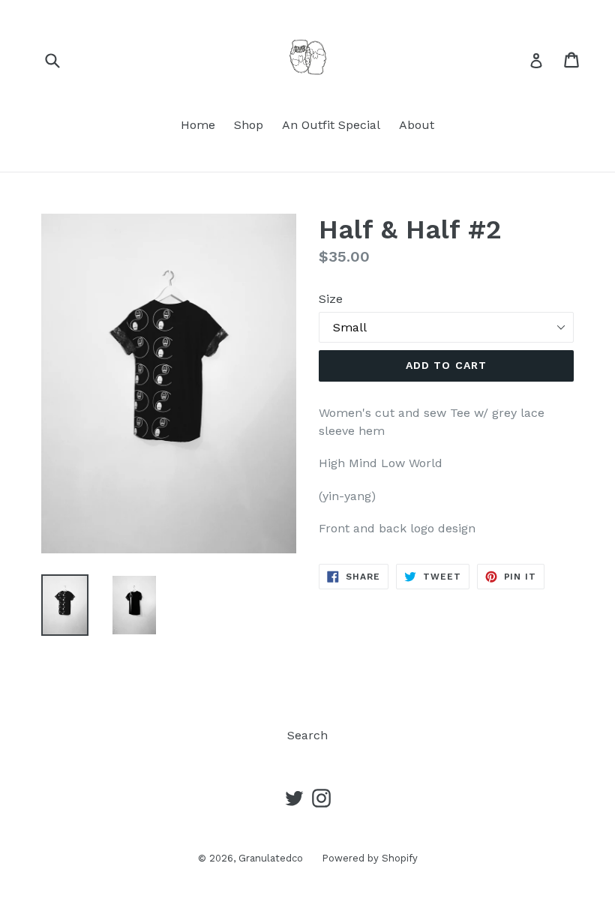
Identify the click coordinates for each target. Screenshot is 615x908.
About (416, 125)
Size (331, 299)
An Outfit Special (331, 125)
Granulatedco (270, 858)
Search (307, 735)
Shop (248, 125)
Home (198, 125)
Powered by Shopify (370, 858)
